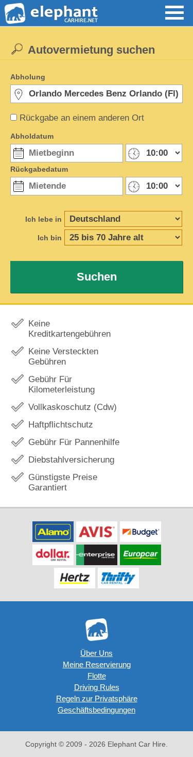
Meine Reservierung (97, 664)
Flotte (96, 675)
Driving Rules (96, 687)
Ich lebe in (43, 219)
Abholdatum (32, 136)
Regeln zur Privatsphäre (96, 698)
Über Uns (96, 653)
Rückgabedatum (39, 169)
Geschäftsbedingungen (96, 709)
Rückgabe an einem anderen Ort (82, 118)
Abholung (27, 77)
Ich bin (50, 238)
